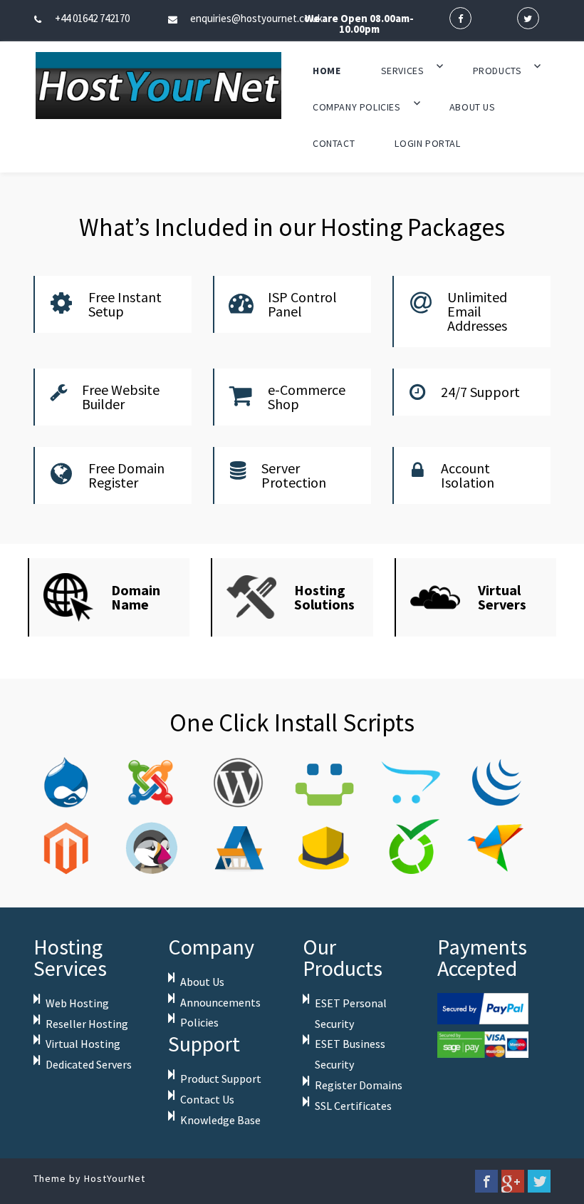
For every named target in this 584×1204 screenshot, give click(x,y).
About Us (472, 107)
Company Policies (357, 107)
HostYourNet (114, 1178)
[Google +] (512, 1181)
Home (326, 70)
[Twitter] (539, 1181)
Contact (334, 143)
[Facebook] (486, 1181)
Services (402, 70)
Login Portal (427, 143)
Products (497, 70)
